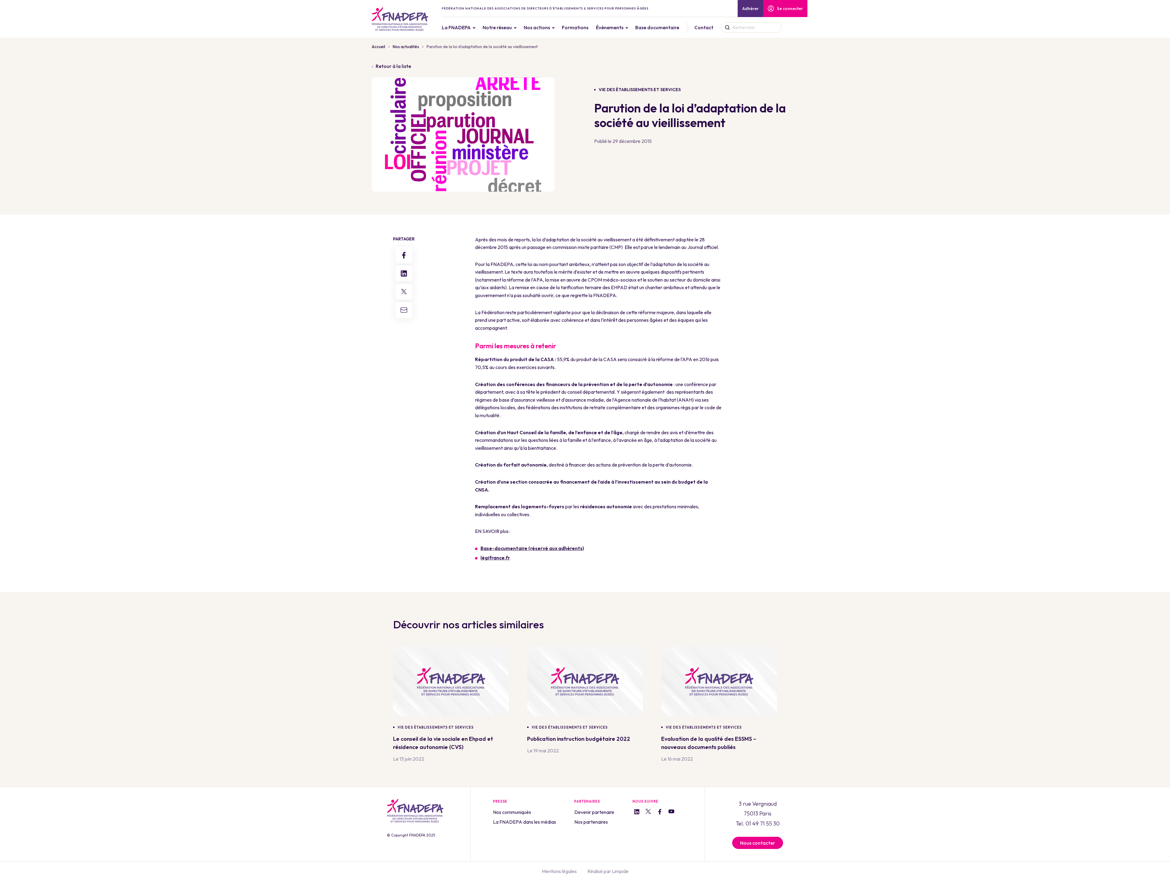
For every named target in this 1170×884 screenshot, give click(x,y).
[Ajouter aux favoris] (504, 727)
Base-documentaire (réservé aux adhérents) (532, 548)
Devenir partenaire (594, 812)
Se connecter (790, 8)
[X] (648, 812)
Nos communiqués (512, 812)
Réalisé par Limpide (608, 871)
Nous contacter (757, 843)
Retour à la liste (393, 66)
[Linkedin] (637, 812)
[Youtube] (671, 812)
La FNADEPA (456, 27)
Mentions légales (559, 871)
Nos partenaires (591, 822)
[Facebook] (660, 812)
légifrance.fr (495, 558)
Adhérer (750, 8)
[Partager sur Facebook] (403, 255)
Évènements (609, 27)
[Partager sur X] (403, 291)
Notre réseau (497, 27)
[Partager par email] (403, 310)
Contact (703, 27)
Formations (575, 27)
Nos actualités (406, 46)
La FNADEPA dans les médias (524, 822)
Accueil (378, 46)
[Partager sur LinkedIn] (403, 273)
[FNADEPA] (400, 19)
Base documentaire (657, 27)
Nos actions (537, 27)
